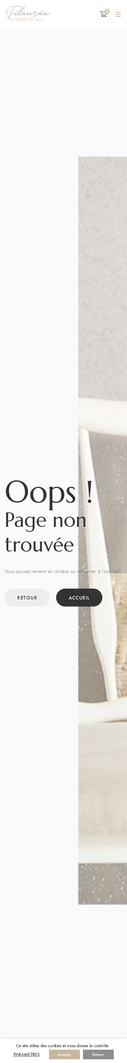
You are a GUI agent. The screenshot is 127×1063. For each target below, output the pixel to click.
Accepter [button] (64, 1054)
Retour (27, 597)
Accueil (79, 597)
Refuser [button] (98, 1054)
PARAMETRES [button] (27, 1054)
